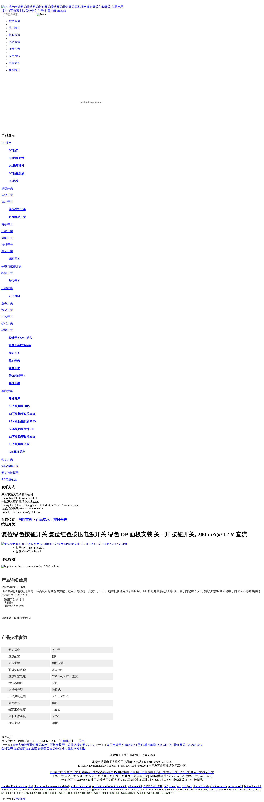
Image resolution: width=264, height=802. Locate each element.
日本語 (51, 10)
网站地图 (79, 748)
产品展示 (43, 519)
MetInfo (20, 798)
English (61, 10)
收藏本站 (19, 10)
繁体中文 (31, 10)
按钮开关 (60, 519)
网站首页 (25, 519)
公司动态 (7, 748)
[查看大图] (64, 543)
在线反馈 (31, 748)
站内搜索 (67, 748)
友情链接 (43, 748)
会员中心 (55, 748)
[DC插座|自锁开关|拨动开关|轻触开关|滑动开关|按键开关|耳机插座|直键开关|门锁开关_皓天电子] (62, 6)
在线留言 (19, 748)
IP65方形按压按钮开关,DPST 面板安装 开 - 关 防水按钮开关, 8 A (53, 744)
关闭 (81, 740)
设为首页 (7, 10)
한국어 (42, 10)
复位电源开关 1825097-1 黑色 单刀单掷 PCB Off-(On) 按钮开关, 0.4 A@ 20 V (154, 744)
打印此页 (65, 740)
